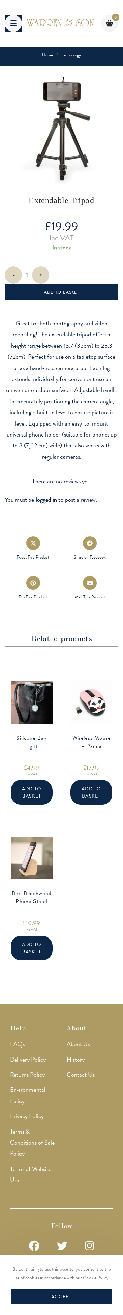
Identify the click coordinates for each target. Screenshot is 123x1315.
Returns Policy (27, 1074)
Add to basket (61, 292)
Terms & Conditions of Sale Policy (32, 1142)
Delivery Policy (28, 1059)
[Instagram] (89, 1246)
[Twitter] (62, 1246)
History (76, 1059)
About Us (78, 1044)
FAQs (17, 1044)
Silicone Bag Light (31, 742)
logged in (46, 499)
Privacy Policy (27, 1116)
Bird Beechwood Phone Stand (32, 897)
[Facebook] (34, 1246)
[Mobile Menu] (13, 23)
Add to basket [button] (31, 792)
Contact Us (81, 1074)
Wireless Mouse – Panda (91, 742)
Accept (61, 1296)
